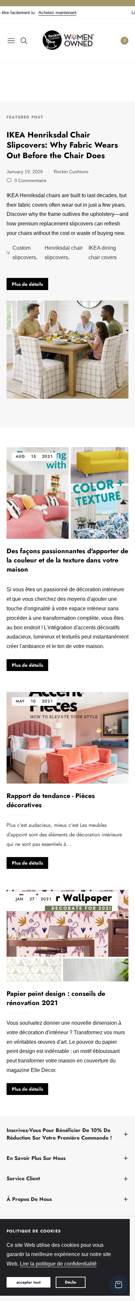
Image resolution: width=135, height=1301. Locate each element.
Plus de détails (27, 284)
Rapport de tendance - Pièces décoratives (51, 800)
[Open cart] (118, 1284)
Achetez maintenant (47, 12)
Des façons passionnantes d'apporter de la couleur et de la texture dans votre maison (67, 560)
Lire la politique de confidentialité (58, 1264)
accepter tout (28, 1282)
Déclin (70, 1282)
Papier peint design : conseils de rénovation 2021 (56, 998)
